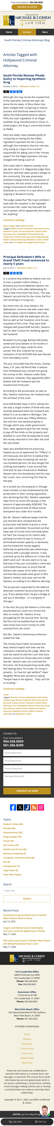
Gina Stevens (9, 708)
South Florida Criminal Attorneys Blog (27, 19)
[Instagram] (41, 807)
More (45, 32)
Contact (27, 32)
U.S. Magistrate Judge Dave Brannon (29, 242)
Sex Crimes (11, 845)
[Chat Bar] (27, 1122)
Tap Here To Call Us (27, 6)
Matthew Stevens (20, 711)
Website (27, 1039)
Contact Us (10, 733)
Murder (9, 828)
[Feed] (34, 807)
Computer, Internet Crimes (18, 857)
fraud (46, 705)
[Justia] (27, 807)
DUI (6, 861)
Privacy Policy (27, 1048)
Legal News (10, 870)
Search (27, 898)
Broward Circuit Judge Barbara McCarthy (29, 697)
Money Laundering (14, 853)
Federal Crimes (26, 226)
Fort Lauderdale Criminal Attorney (28, 234)
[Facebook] (13, 807)
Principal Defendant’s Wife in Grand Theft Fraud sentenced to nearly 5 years (26, 260)
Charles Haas (9, 700)
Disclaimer (27, 1043)
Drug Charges (9, 226)
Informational (12, 832)
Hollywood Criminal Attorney (16, 237)
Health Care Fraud (14, 849)
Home (9, 32)
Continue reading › (14, 220)
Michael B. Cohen (34, 239)
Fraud (6, 694)
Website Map (27, 1058)
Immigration (11, 866)
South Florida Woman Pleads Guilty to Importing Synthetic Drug (24, 78)
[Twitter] (20, 807)
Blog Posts (27, 1062)
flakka (14, 228)
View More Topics (12, 874)
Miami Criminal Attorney (14, 239)
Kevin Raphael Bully (39, 237)
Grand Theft (21, 708)
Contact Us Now (27, 790)
